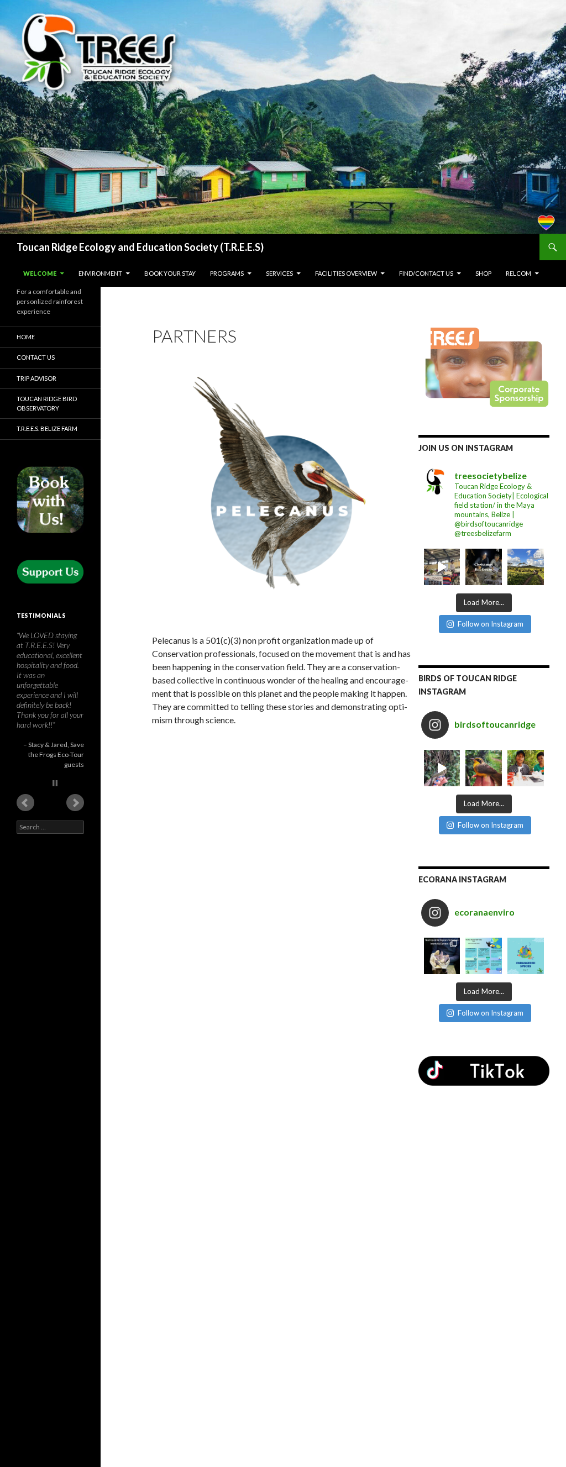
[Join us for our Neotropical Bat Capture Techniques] (442, 956)
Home (26, 336)
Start (46, 951)
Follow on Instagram (490, 623)
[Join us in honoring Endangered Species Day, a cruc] (525, 956)
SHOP (483, 273)
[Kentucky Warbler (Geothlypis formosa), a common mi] (483, 768)
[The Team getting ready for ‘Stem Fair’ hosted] (442, 567)
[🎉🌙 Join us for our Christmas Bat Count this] (483, 567)
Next (75, 971)
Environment (100, 273)
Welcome (39, 273)
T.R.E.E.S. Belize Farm (47, 428)
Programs (227, 273)
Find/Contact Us (426, 273)
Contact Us (36, 357)
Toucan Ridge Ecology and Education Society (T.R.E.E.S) (140, 247)
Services (279, 273)
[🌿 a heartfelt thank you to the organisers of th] (525, 567)
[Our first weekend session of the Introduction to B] (442, 768)
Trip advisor (36, 378)
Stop (55, 951)
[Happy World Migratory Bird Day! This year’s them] (483, 956)
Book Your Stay (170, 273)
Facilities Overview (346, 273)
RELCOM (518, 273)
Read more (33, 893)
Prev (25, 971)
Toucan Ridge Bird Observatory (47, 403)
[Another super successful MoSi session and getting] (525, 768)
